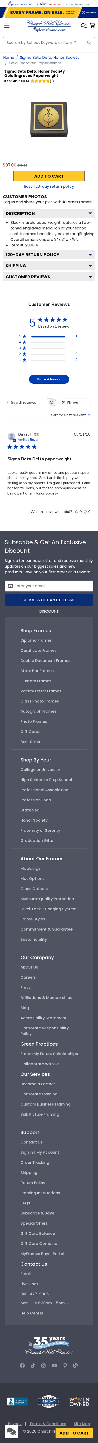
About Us (29, 967)
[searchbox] (27, 402)
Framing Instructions (40, 1193)
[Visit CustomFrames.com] (78, 3)
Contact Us (31, 1142)
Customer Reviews (28, 277)
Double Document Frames (45, 660)
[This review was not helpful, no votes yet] (85, 511)
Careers (28, 977)
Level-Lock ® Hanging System (48, 909)
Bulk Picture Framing (39, 1114)
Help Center (31, 1313)
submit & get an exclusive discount (49, 601)
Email (25, 1274)
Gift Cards (30, 731)
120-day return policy (32, 255)
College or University (40, 769)
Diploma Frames (36, 640)
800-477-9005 (34, 1294)
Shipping (16, 266)
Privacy (15, 1423)
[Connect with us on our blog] (75, 1365)
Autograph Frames (38, 711)
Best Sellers (31, 741)
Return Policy (32, 1182)
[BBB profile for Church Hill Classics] (17, 1401)
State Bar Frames (37, 671)
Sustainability (33, 939)
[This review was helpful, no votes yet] (76, 511)
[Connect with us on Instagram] (43, 1365)
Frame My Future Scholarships (49, 1053)
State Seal (30, 810)
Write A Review (49, 379)
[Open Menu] (7, 26)
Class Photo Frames (39, 701)
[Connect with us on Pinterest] (65, 1365)
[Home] (49, 26)
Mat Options (32, 878)
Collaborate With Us (39, 1064)
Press (25, 987)
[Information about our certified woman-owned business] (79, 1401)
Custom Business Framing (45, 1104)
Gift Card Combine (38, 1243)
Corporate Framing (39, 1094)
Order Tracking (34, 1162)
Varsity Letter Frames (40, 691)
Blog (24, 1008)
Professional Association (44, 790)
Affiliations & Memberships (46, 997)
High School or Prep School (46, 779)
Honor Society (34, 820)
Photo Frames (33, 721)
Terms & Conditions (47, 1423)
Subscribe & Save (37, 1213)
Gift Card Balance (37, 1233)
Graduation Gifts (36, 840)
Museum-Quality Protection (47, 899)
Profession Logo (35, 800)
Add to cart (49, 176)
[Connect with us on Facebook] (22, 1365)
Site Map (82, 1423)
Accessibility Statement (43, 1018)
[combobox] (71, 415)
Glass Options (34, 888)
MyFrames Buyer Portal (42, 1253)
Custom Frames (35, 681)
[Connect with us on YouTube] (54, 1365)
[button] (84, 26)
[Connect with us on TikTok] (33, 1365)
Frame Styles (32, 919)
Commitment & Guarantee (46, 929)
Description (20, 213)
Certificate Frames (38, 650)
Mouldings (30, 868)
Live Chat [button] (29, 1284)
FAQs (25, 1203)
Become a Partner (37, 1084)
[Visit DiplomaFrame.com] (20, 3)
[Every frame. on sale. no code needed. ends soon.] (49, 12)
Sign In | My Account (39, 1152)
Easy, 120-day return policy (49, 186)
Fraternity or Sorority (40, 830)
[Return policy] (48, 1401)
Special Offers (34, 1223)
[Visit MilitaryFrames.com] (49, 3)
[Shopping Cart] (92, 26)
